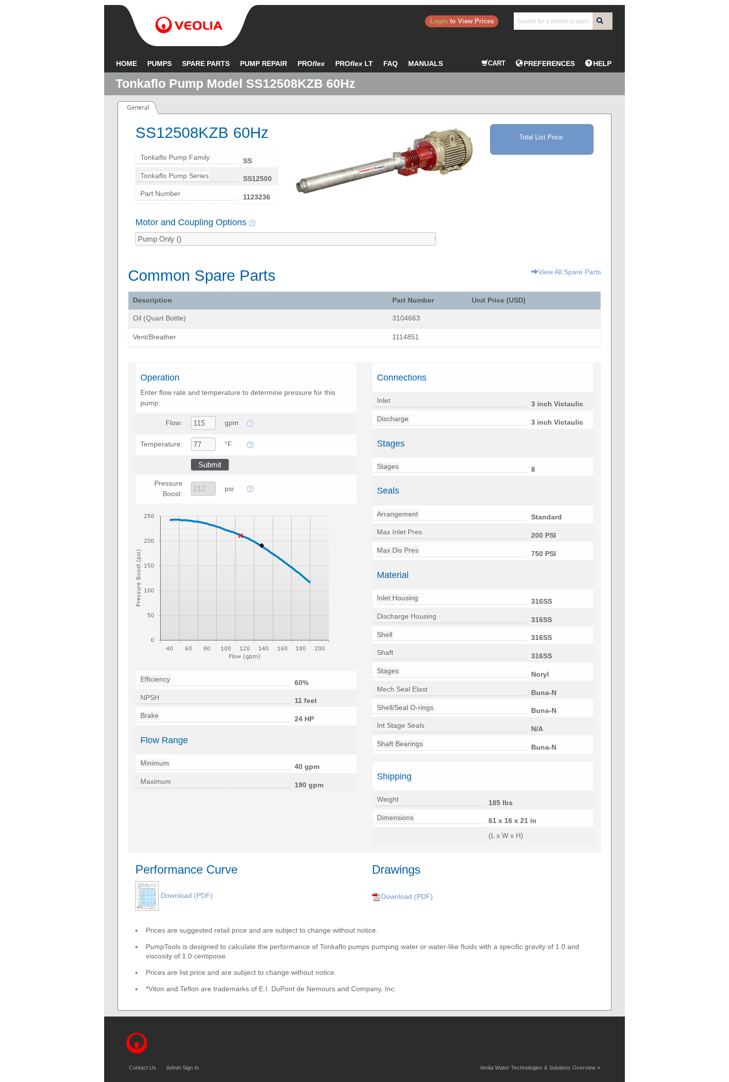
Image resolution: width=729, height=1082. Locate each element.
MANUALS (425, 63)
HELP (602, 63)
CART (496, 63)
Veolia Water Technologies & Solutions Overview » (540, 1068)
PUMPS (159, 63)
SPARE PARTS (206, 63)
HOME (126, 63)
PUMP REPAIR (263, 63)
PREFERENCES (549, 63)
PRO (311, 63)
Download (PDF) (187, 895)
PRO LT (354, 63)
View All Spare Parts (569, 272)
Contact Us (142, 1068)
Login (439, 21)
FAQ (390, 63)
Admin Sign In (182, 1068)
